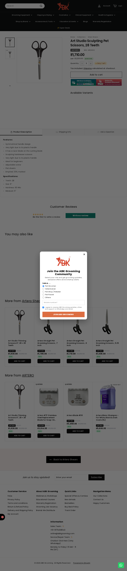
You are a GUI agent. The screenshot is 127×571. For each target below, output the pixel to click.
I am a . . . (46, 283)
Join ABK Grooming (63, 314)
